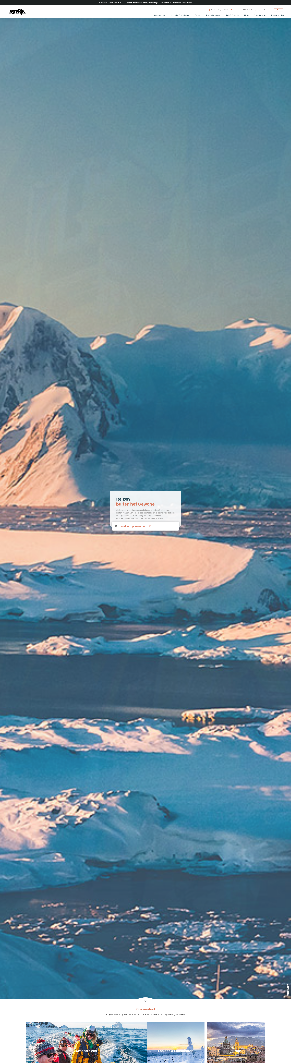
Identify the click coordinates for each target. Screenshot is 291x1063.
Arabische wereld (213, 15)
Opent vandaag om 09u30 (219, 10)
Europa (198, 15)
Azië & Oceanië (232, 15)
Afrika (246, 15)
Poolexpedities (277, 15)
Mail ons (235, 10)
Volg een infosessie (263, 10)
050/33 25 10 (247, 10)
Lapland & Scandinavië (179, 15)
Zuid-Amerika (260, 15)
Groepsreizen (159, 15)
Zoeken (279, 10)
